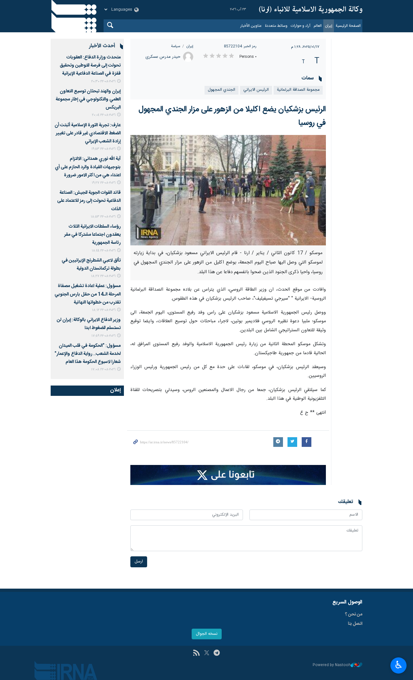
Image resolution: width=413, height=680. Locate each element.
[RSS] (196, 653)
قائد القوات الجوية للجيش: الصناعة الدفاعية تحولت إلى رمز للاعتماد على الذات (89, 201)
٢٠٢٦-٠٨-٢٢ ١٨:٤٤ (104, 251)
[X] (206, 653)
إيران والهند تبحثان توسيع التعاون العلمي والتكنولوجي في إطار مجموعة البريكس (88, 99)
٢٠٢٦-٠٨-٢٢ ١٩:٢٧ (104, 183)
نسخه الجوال (206, 634)
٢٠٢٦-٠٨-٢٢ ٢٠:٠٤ (104, 115)
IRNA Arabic (310, 9)
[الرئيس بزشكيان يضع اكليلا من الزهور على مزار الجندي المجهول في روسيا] (228, 190)
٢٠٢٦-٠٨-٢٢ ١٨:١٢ (104, 310)
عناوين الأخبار (251, 26)
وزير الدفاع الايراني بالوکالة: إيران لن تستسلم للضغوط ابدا (89, 324)
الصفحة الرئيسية (348, 26)
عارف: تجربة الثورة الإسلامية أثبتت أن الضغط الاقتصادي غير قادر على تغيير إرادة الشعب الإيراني (88, 133)
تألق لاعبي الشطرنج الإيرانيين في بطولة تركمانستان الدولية (91, 265)
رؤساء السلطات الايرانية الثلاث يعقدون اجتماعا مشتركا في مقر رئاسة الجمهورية (92, 235)
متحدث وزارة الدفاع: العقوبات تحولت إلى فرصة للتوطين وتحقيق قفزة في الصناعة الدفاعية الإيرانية (90, 65)
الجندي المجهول (221, 90)
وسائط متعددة (276, 26)
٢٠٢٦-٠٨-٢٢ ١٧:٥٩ (103, 336)
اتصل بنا (355, 624)
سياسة (175, 46)
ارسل (139, 561)
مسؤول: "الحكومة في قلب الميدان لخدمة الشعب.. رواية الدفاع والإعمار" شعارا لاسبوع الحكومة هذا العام (88, 354)
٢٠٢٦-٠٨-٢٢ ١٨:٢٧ (103, 276)
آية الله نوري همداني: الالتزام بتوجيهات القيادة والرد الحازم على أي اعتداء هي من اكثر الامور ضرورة (88, 167)
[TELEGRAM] (216, 653)
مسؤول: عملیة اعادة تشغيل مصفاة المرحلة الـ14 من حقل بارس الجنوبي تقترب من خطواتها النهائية (88, 294)
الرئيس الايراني (256, 90)
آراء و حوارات (300, 26)
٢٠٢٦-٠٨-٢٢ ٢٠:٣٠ (103, 81)
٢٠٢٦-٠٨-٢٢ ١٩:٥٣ (103, 149)
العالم (318, 26)
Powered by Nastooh (332, 665)
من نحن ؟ (353, 614)
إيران (328, 26)
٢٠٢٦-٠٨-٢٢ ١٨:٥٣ (103, 217)
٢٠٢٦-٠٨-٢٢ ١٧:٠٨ (103, 369)
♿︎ (398, 665)
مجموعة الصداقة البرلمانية (298, 90)
